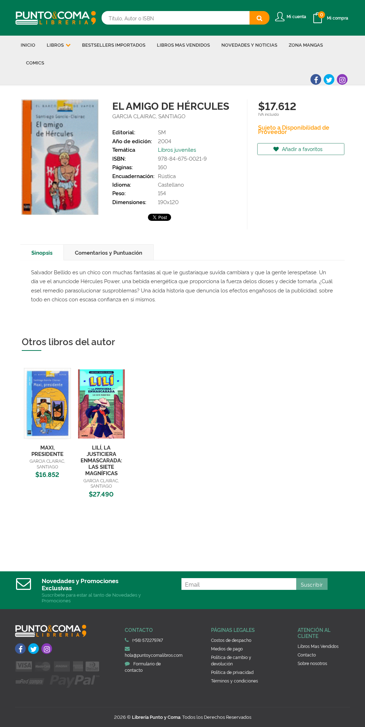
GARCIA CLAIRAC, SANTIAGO (148, 116)
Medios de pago (227, 648)
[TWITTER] (329, 79)
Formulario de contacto (143, 666)
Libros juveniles (177, 149)
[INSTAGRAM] (342, 79)
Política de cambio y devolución (231, 660)
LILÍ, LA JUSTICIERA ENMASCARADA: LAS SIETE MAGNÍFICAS (101, 460)
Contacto (307, 654)
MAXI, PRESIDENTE (47, 450)
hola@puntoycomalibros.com (153, 655)
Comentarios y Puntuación (108, 252)
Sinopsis (41, 252)
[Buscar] (259, 18)
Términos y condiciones (234, 680)
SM (162, 132)
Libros (56, 44)
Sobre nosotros (312, 663)
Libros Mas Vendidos (318, 646)
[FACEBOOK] (315, 79)
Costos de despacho (231, 640)
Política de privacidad (232, 672)
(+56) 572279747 (147, 640)
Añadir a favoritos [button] (302, 148)
